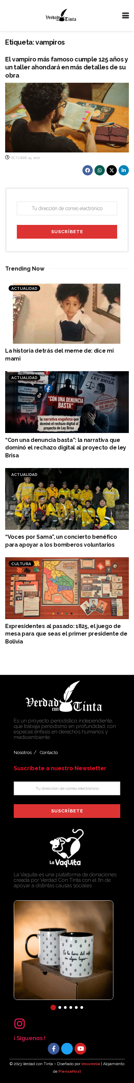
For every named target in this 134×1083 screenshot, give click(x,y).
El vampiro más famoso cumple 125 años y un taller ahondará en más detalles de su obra (66, 67)
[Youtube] (80, 1048)
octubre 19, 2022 (25, 158)
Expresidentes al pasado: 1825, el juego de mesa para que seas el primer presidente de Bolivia (66, 634)
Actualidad (24, 288)
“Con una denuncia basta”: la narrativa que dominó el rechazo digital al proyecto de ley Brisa (65, 448)
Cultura (21, 564)
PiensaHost (69, 1071)
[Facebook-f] (53, 1048)
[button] (53, 1007)
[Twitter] (67, 1048)
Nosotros (23, 752)
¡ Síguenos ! (29, 1038)
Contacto (49, 752)
